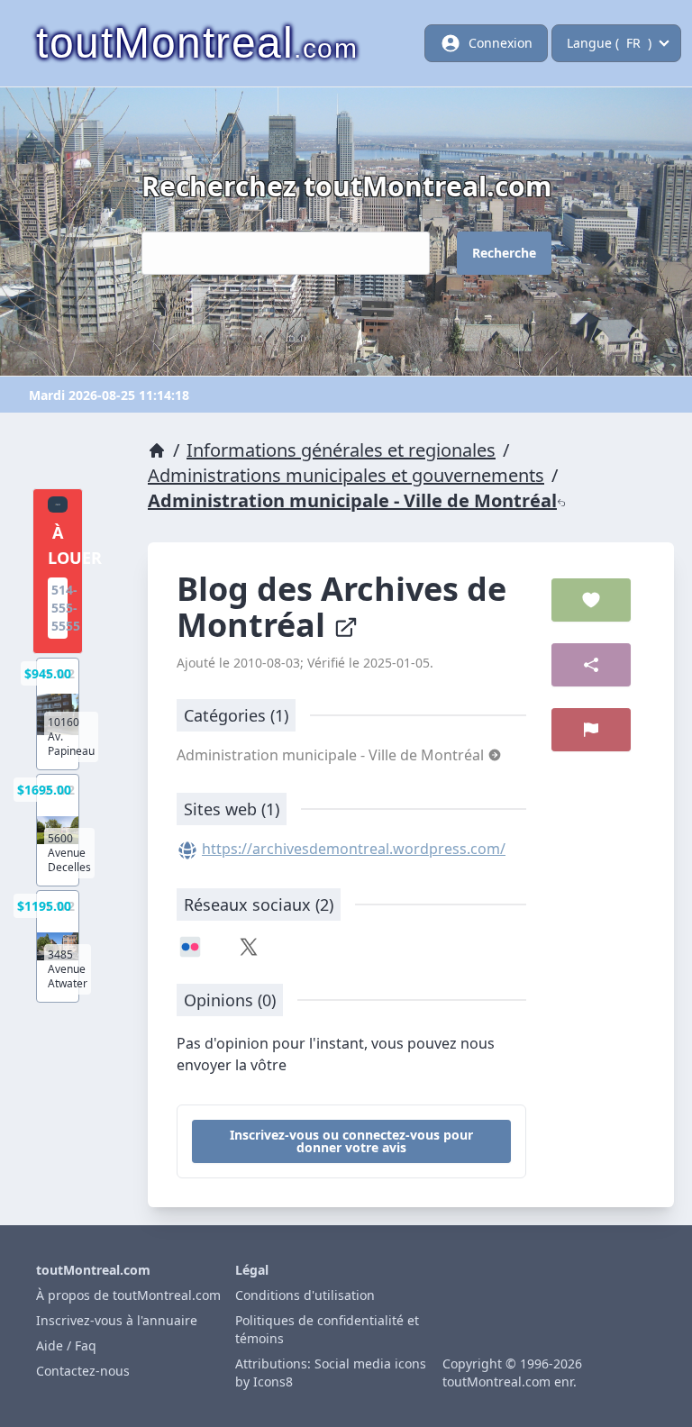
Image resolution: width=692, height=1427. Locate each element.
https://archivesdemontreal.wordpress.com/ (353, 849)
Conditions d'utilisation (305, 1295)
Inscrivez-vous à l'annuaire (116, 1320)
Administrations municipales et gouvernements (346, 475)
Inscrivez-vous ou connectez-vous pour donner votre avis (351, 1141)
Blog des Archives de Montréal (341, 607)
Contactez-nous (83, 1370)
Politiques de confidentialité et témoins (327, 1329)
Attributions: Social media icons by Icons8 (330, 1372)
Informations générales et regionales (341, 450)
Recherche (504, 252)
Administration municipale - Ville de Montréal (352, 500)
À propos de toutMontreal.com (128, 1295)
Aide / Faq (66, 1345)
